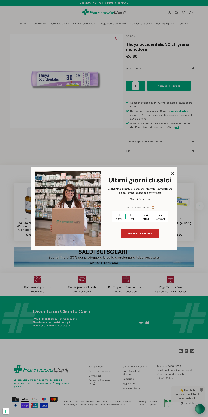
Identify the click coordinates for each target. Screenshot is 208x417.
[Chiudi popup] (172, 173)
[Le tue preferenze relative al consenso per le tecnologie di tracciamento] (6, 411)
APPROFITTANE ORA (139, 233)
